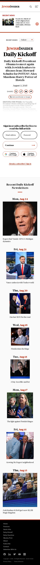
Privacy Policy (7, 561)
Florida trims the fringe (20, 349)
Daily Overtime (8, 535)
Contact (6, 546)
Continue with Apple (30, 154)
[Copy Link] (21, 91)
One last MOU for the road (20, 317)
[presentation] (37, 24)
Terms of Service (18, 561)
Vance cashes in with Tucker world (20, 283)
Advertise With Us (9, 549)
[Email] (26, 91)
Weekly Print (7, 538)
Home (5, 523)
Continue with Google (13, 154)
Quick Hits (7, 529)
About (5, 541)
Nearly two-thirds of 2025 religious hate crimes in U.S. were (23, 23)
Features (6, 526)
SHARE (10, 91)
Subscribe (6, 543)
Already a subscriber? (20, 164)
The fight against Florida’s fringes (20, 421)
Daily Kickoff (7, 532)
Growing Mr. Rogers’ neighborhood (20, 462)
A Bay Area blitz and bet (20, 382)
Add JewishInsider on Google (21, 97)
